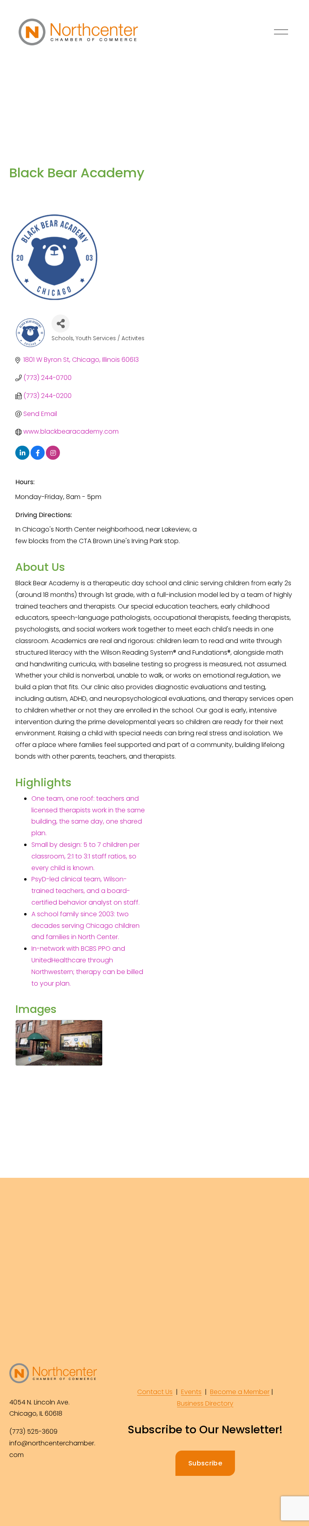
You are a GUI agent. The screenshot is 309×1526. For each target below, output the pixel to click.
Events (191, 1391)
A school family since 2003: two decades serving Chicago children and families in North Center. (85, 925)
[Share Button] (61, 324)
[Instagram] (35, 1482)
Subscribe (205, 1463)
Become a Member (240, 1391)
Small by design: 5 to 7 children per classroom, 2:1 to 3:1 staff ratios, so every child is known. (85, 856)
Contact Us (155, 1391)
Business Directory (205, 1403)
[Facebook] (16, 1482)
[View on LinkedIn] (22, 457)
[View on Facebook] (38, 457)
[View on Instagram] (53, 457)
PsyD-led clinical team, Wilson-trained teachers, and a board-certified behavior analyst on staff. (85, 891)
